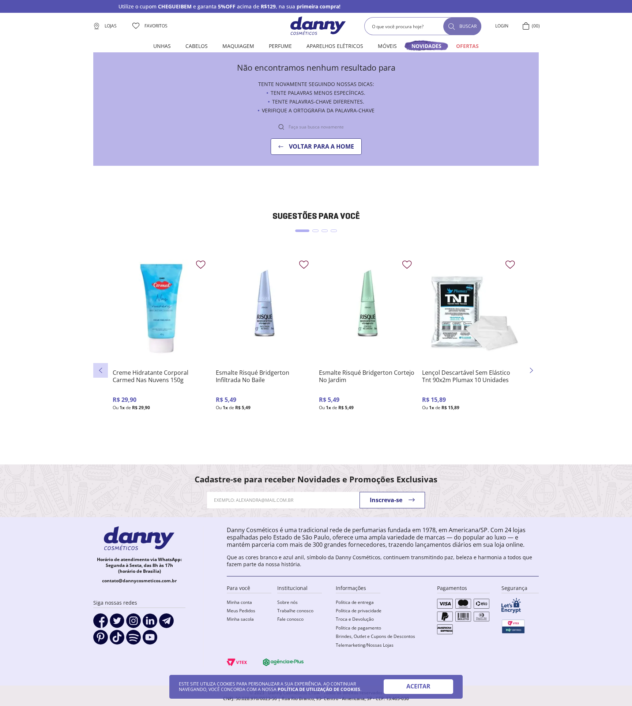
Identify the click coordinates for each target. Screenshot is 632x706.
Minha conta (239, 602)
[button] (302, 230)
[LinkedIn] (150, 623)
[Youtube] (150, 639)
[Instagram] (133, 623)
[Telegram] (166, 623)
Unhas (162, 45)
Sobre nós (287, 602)
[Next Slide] (531, 370)
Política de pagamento (358, 628)
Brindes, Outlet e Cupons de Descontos (375, 636)
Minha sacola (240, 619)
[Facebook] (100, 623)
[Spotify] (133, 639)
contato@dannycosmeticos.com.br (139, 581)
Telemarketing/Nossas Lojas (365, 645)
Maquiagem (238, 45)
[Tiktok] (117, 639)
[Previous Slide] (100, 370)
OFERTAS (467, 45)
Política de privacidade (358, 611)
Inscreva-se (386, 500)
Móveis (387, 45)
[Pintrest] (100, 639)
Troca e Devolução (355, 619)
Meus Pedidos (241, 611)
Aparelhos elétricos (334, 45)
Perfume (280, 45)
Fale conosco (290, 619)
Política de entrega (355, 602)
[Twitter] (117, 623)
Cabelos (196, 45)
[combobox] (422, 26)
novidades (426, 45)
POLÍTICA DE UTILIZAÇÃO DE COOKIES (319, 689)
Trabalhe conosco (295, 611)
